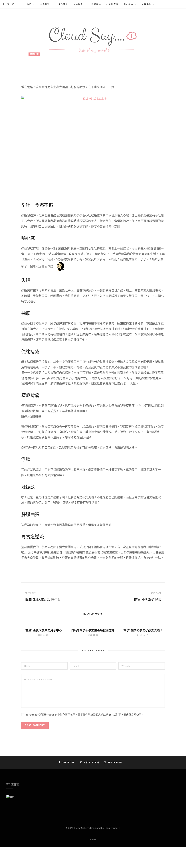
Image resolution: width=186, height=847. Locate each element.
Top (94, 839)
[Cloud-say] (93, 37)
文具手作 (146, 4)
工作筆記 (63, 4)
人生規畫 (78, 4)
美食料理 (45, 4)
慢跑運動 (96, 4)
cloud (36, 68)
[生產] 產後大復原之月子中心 (42, 599)
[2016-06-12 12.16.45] (93, 146)
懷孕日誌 (34, 54)
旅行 (29, 4)
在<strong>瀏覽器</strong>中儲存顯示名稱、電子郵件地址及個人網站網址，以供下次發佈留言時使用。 (85, 714)
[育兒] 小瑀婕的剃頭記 (147, 599)
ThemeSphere (112, 828)
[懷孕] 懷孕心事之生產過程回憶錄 (92, 630)
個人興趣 (128, 4)
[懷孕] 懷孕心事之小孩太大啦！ (143, 630)
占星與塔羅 (112, 4)
